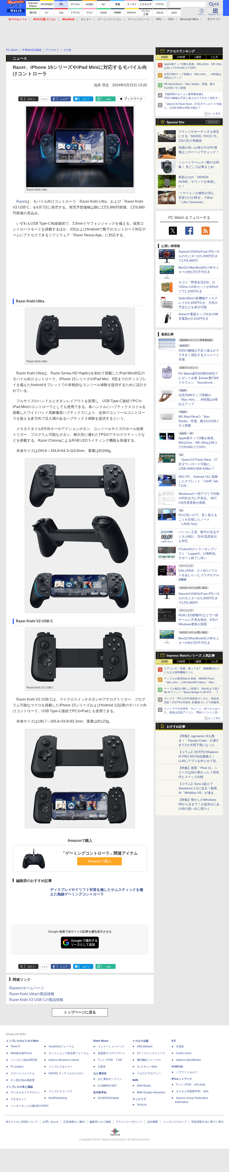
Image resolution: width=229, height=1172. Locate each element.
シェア (64, 99)
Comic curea (183, 1053)
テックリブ (139, 1099)
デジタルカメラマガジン (25, 1092)
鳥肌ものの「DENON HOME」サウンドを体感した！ (197, 181)
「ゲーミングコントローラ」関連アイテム (99, 853)
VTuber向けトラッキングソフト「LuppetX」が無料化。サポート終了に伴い (198, 553)
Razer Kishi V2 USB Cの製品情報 (36, 1000)
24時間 (181, 57)
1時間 (164, 57)
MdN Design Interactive (151, 1092)
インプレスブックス (61, 1091)
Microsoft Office (189, 19)
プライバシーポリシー (129, 1121)
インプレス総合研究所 (24, 1059)
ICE (174, 1040)
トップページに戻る (80, 1012)
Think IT (15, 1046)
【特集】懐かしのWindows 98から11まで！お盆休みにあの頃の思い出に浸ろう (199, 804)
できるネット (19, 1099)
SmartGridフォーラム (61, 1046)
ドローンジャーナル (23, 1073)
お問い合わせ (50, 1121)
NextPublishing (58, 1098)
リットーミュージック (111, 1046)
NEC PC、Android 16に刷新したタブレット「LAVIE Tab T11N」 (198, 481)
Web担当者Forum (21, 1053)
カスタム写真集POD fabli (192, 1091)
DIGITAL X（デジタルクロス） (67, 1073)
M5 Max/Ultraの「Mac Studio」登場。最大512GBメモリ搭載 (198, 421)
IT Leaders (17, 1066)
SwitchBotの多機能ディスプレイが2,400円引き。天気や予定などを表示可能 (198, 302)
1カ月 (214, 57)
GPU (159, 19)
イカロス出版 (140, 1040)
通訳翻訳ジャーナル (149, 1059)
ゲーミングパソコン (110, 19)
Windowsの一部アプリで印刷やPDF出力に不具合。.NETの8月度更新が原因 (198, 498)
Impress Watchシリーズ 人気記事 (191, 655)
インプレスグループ (175, 1121)
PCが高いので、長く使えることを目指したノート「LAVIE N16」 (197, 519)
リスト (44, 99)
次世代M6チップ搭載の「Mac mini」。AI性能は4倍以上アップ (198, 399)
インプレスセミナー (61, 1066)
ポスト (31, 99)
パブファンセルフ (186, 1072)
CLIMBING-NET (107, 1085)
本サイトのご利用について (22, 1121)
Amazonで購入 (100, 861)
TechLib (141, 1104)
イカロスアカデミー (149, 1073)
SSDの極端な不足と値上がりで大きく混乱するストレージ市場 (198, 355)
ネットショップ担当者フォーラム (69, 1053)
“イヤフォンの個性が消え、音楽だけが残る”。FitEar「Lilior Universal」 (197, 197)
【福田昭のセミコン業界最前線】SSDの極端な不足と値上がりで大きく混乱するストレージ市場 (192, 98)
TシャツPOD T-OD (110, 1059)
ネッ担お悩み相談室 (23, 1080)
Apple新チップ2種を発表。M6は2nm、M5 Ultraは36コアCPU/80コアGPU (197, 442)
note (108, 99)
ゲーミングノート (139, 19)
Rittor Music (101, 1040)
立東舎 (102, 1066)
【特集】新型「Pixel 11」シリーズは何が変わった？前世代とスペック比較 (198, 772)
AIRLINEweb (145, 1046)
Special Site (175, 122)
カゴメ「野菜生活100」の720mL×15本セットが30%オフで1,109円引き (198, 286)
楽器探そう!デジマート (111, 1053)
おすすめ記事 (176, 726)
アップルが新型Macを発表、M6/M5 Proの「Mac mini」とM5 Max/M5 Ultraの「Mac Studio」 (189, 682)
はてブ (86, 99)
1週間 (197, 57)
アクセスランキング (181, 51)
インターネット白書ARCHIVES (30, 1105)
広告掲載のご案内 (74, 1121)
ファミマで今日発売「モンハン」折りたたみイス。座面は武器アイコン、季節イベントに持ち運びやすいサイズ (192, 712)
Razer (21, 201)
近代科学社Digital (108, 1098)
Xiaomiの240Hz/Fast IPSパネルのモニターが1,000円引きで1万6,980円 (199, 256)
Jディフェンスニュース (151, 1053)
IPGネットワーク (182, 1079)
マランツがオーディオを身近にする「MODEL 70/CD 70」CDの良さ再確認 (198, 136)
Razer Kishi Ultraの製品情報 (31, 994)
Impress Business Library (64, 1059)
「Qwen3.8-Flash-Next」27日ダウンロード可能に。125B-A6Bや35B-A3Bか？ (198, 464)
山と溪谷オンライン (110, 1079)
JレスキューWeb (147, 1066)
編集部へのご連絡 (100, 1121)
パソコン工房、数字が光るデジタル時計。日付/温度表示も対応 (198, 536)
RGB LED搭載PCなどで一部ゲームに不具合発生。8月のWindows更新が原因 (198, 619)
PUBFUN (177, 1066)
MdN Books (144, 1085)
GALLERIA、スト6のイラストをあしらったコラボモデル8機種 (198, 575)
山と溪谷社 (100, 1073)
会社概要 (152, 1121)
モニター (86, 19)
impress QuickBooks (188, 1059)
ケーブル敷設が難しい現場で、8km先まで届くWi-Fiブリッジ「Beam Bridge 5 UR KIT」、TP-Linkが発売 (192, 692)
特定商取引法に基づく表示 (207, 1121)
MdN (135, 1080)
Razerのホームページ (26, 988)
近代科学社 (100, 1092)
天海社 (180, 1046)
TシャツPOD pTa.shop (190, 1084)
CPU (171, 19)
